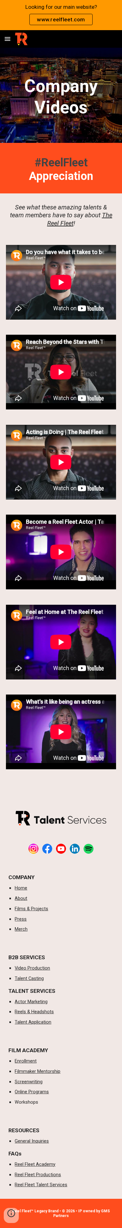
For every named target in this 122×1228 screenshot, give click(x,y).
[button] (7, 38)
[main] (61, 97)
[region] (61, 15)
